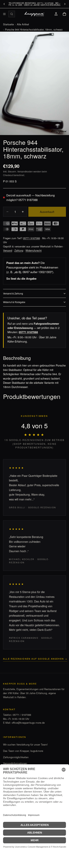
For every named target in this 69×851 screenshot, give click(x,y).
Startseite (8, 24)
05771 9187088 (28, 200)
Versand (7, 250)
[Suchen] (11, 14)
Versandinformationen (15, 763)
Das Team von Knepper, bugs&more (23, 751)
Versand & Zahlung (13, 293)
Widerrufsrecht (33, 250)
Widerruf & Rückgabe (14, 302)
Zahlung (18, 250)
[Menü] (4, 14)
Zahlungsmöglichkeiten (16, 757)
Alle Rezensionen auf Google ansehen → (35, 658)
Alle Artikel (23, 24)
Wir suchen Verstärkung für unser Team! (25, 744)
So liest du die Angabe (21, 278)
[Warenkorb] (64, 14)
